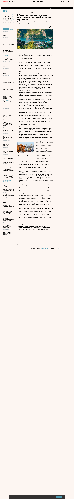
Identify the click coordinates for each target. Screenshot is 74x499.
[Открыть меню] (70, 1)
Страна (43, 5)
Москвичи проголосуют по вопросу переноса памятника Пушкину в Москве (8, 84)
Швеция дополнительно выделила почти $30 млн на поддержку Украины (8, 34)
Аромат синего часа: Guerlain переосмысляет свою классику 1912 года (8, 58)
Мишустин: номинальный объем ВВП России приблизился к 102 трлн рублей (8, 117)
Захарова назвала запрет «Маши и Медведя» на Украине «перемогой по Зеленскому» (8, 233)
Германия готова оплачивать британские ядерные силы (8, 78)
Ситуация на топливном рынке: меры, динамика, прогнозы (58, 9)
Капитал (39, 5)
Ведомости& (29, 5)
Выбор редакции (20, 9)
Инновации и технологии (58, 5)
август (11, 10)
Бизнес (16, 3)
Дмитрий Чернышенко (24, 181)
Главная (18, 12)
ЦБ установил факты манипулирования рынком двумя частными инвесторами (8, 143)
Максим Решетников (27, 203)
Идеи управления (19, 5)
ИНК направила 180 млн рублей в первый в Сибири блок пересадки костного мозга (8, 103)
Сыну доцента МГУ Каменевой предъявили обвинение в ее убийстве (8, 51)
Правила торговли (10, 5)
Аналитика (35, 5)
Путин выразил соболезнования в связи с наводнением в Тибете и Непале (8, 150)
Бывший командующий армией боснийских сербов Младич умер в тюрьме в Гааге (8, 136)
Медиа (41, 3)
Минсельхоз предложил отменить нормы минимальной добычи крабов (8, 200)
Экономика (20, 3)
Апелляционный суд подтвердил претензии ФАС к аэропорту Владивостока (8, 206)
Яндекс (39, 75)
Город (25, 5)
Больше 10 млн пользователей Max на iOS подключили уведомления (8, 219)
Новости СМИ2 (20, 244)
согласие (29, 496)
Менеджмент (62, 3)
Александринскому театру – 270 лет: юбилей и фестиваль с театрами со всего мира (8, 164)
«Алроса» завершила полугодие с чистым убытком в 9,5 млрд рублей (8, 111)
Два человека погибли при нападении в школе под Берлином (8, 45)
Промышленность (49, 5)
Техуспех (66, 5)
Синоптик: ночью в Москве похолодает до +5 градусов (8, 190)
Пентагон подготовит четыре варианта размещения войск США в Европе (8, 71)
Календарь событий (5, 11)
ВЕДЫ (5, 5)
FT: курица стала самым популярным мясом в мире (8, 195)
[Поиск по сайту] (63, 1)
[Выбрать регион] (61, 1)
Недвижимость (46, 3)
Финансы (25, 3)
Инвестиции (31, 3)
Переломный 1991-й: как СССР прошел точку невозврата (35, 9)
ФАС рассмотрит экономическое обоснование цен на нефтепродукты (7, 226)
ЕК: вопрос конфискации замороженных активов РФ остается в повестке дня (8, 157)
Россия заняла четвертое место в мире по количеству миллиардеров (8, 40)
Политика (52, 3)
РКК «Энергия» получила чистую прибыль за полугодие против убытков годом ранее (8, 64)
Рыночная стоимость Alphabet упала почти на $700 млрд (8, 130)
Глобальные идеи (10, 3)
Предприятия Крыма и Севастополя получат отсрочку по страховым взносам (7, 124)
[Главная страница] (37, 2)
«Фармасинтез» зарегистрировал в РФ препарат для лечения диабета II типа (7, 97)
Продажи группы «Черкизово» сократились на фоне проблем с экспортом (8, 184)
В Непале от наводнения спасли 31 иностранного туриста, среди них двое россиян (8, 177)
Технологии (36, 3)
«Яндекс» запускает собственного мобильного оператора (8, 170)
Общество (57, 3)
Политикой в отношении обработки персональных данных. (36, 497)
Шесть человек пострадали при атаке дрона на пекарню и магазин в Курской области (8, 213)
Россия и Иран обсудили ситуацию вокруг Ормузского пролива (8, 90)
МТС (20, 128)
